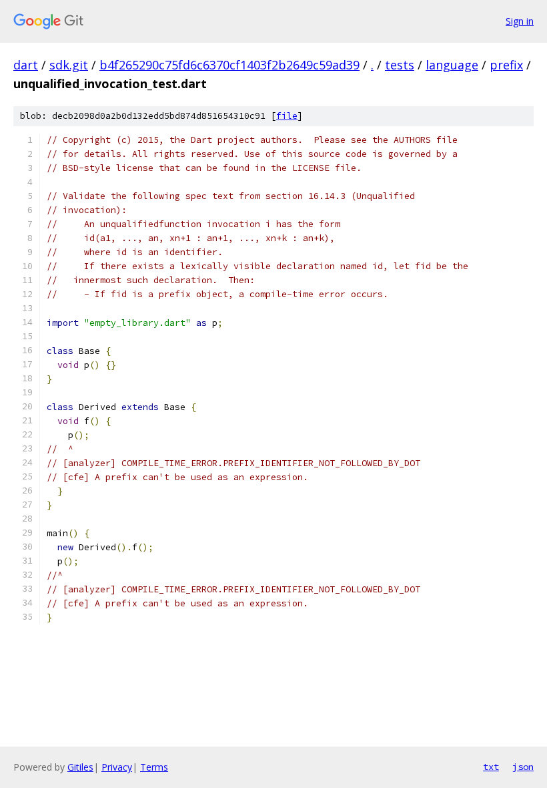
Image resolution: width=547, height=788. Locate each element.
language (452, 65)
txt (491, 767)
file (287, 116)
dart (25, 65)
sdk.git (68, 65)
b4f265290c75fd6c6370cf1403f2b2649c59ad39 (229, 65)
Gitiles (80, 767)
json (523, 767)
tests (399, 65)
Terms (154, 767)
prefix (506, 65)
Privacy (116, 767)
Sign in (520, 21)
